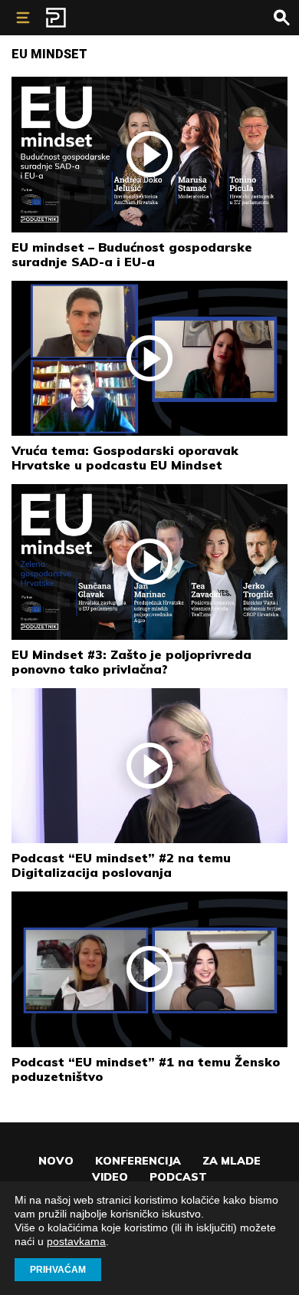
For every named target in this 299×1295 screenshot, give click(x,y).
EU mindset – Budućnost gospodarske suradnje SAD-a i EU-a (132, 254)
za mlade (231, 1161)
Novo (56, 1161)
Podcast (178, 1177)
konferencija (138, 1161)
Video (110, 1177)
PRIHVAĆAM (58, 1269)
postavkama (76, 1241)
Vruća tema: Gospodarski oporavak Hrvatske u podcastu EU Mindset (125, 458)
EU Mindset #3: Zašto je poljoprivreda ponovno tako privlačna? (131, 662)
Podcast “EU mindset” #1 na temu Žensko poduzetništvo (146, 1069)
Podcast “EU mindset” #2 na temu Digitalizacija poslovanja (121, 865)
